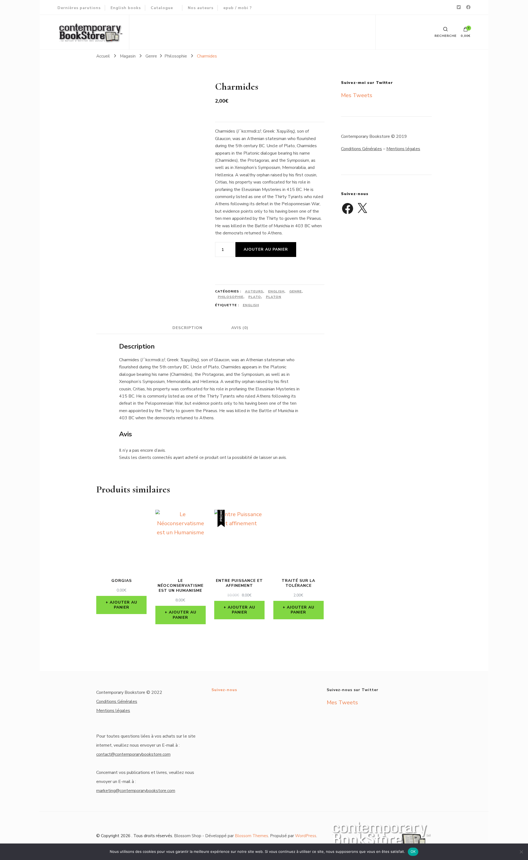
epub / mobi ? (237, 7)
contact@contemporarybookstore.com (133, 754)
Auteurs (254, 291)
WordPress (305, 836)
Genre (295, 291)
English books (126, 7)
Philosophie (230, 297)
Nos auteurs (200, 7)
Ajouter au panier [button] (123, 605)
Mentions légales (403, 149)
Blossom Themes (251, 836)
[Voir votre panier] (466, 30)
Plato (254, 297)
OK (413, 851)
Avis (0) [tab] (239, 327)
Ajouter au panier (266, 249)
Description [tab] (187, 327)
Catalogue (162, 7)
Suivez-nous (224, 689)
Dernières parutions (79, 7)
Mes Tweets (356, 95)
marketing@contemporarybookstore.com (135, 791)
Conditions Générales (361, 149)
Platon (273, 297)
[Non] (521, 851)
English (276, 291)
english (251, 305)
